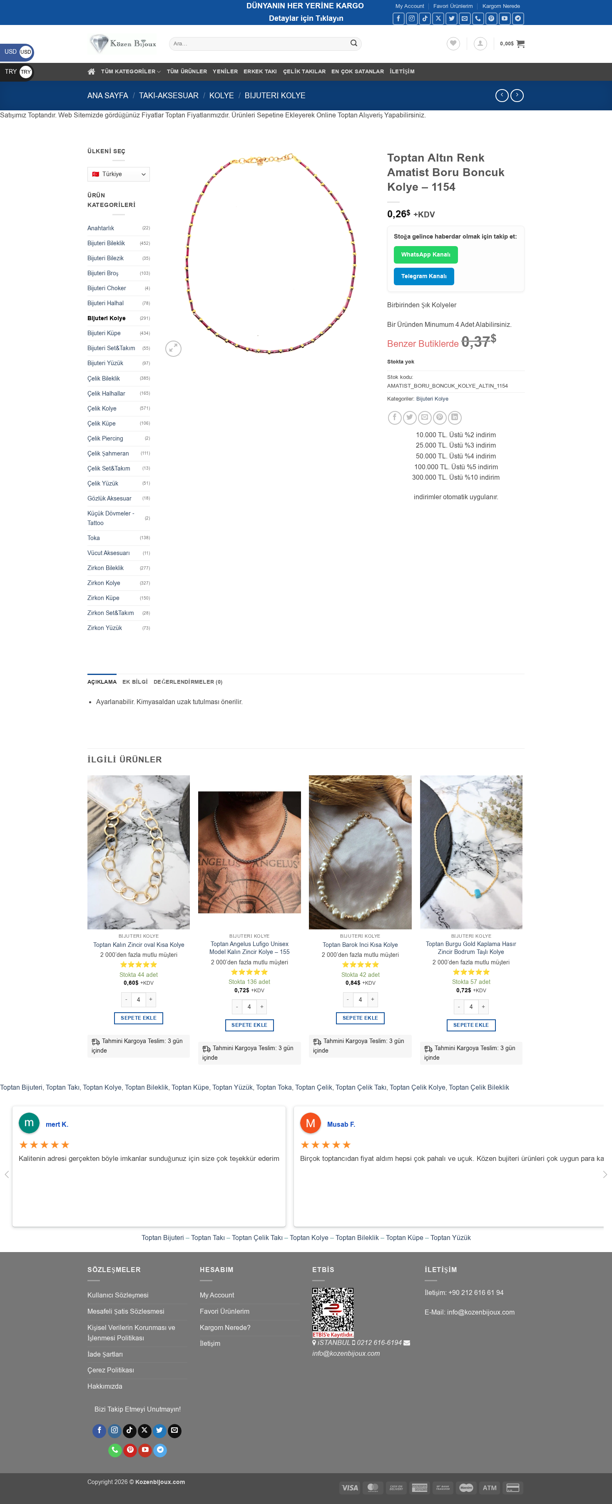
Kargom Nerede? (225, 1327)
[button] (480, 43)
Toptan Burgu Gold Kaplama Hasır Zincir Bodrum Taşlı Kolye (471, 948)
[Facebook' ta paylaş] (395, 418)
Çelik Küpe (101, 424)
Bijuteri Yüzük (105, 363)
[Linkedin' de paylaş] (455, 418)
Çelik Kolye (102, 409)
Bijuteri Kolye (275, 95)
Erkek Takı (260, 71)
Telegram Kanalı (424, 276)
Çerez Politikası (110, 1370)
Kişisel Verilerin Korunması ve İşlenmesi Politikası (131, 1333)
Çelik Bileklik (103, 379)
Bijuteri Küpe (104, 333)
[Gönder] (354, 44)
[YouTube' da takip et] (505, 18)
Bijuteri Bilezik (105, 258)
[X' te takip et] (438, 18)
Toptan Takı (63, 1087)
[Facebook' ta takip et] (399, 18)
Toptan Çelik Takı (361, 1087)
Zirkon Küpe (103, 598)
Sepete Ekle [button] (139, 1018)
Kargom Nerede (501, 6)
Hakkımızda (104, 1386)
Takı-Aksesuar (169, 95)
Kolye (221, 95)
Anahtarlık (100, 228)
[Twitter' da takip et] (451, 18)
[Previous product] (516, 95)
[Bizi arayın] (478, 18)
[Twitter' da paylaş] (410, 418)
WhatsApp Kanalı (425, 255)
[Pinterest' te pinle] (440, 418)
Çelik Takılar (304, 71)
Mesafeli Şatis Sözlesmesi (125, 1311)
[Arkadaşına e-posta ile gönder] (425, 418)
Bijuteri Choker (106, 288)
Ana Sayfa (107, 95)
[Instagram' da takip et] (412, 18)
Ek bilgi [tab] (135, 682)
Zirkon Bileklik (105, 568)
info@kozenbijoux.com (346, 1353)
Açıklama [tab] (102, 682)
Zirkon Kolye (103, 583)
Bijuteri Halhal (105, 303)
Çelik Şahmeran (108, 454)
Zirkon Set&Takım (110, 613)
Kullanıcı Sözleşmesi (118, 1295)
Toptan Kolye (102, 1087)
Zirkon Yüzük (104, 628)
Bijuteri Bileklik (106, 243)
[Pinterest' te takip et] (491, 18)
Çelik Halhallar (106, 394)
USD (18, 52)
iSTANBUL (335, 1342)
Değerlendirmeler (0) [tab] (188, 682)
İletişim (402, 71)
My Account (410, 6)
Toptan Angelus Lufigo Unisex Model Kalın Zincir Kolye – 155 (249, 948)
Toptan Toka (274, 1087)
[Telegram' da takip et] (518, 18)
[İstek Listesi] (453, 43)
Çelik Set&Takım (108, 469)
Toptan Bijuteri (21, 1087)
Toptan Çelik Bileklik (479, 1087)
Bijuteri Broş (102, 273)
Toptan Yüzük (232, 1087)
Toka (93, 538)
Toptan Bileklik (146, 1087)
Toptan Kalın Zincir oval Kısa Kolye (138, 945)
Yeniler (225, 71)
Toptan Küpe (190, 1087)
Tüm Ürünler (187, 71)
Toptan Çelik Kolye (417, 1087)
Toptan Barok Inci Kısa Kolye (360, 945)
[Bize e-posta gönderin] (465, 18)
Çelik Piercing (105, 439)
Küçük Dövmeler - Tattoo (110, 518)
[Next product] (501, 95)
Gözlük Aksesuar (109, 499)
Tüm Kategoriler (128, 71)
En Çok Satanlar (357, 71)
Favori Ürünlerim (453, 6)
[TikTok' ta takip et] (425, 18)
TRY (18, 72)
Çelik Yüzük (102, 484)
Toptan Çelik (313, 1087)
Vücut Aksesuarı (108, 553)
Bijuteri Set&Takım (111, 348)
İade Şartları (105, 1354)
